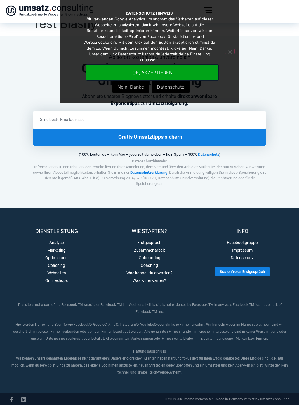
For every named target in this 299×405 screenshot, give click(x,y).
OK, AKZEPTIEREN (152, 73)
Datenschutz (208, 154)
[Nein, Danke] (230, 51)
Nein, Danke (130, 87)
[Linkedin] (23, 399)
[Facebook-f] (11, 399)
